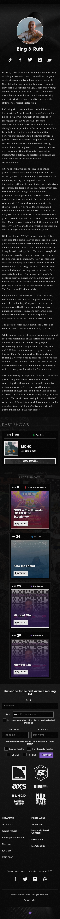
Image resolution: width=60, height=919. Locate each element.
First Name (14, 730)
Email (28, 700)
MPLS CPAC (7, 858)
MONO (26, 447)
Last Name (43, 730)
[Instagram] (39, 59)
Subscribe (46, 755)
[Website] (10, 59)
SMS (7, 714)
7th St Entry (7, 825)
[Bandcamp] (49, 59)
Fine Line (31, 755)
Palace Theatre (16, 749)
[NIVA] (40, 786)
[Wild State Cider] (40, 799)
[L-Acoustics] (19, 773)
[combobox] (16, 714)
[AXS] (19, 787)
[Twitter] (30, 59)
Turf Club (15, 755)
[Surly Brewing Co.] (40, 773)
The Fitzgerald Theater (42, 749)
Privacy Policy (30, 900)
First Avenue (8, 818)
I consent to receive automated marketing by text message (31, 722)
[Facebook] (20, 59)
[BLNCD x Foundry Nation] (19, 799)
